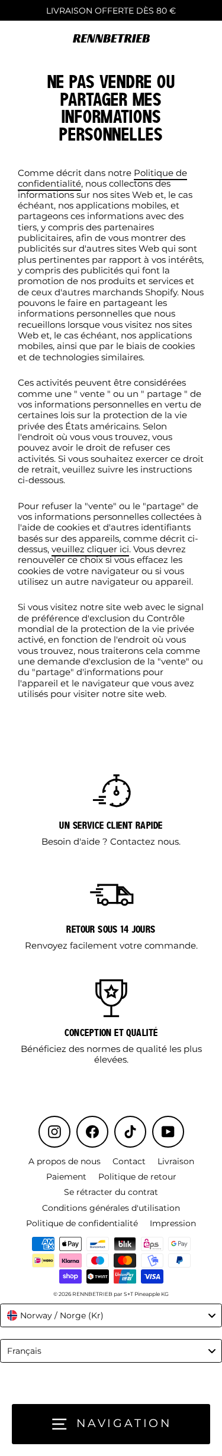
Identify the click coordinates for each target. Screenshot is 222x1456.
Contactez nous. (145, 841)
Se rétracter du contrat (111, 1192)
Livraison (175, 1161)
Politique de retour (137, 1176)
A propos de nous (64, 1161)
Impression (173, 1223)
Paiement (66, 1176)
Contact (129, 1161)
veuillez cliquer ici (90, 549)
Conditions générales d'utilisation (111, 1208)
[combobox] (111, 1315)
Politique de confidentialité (82, 1223)
